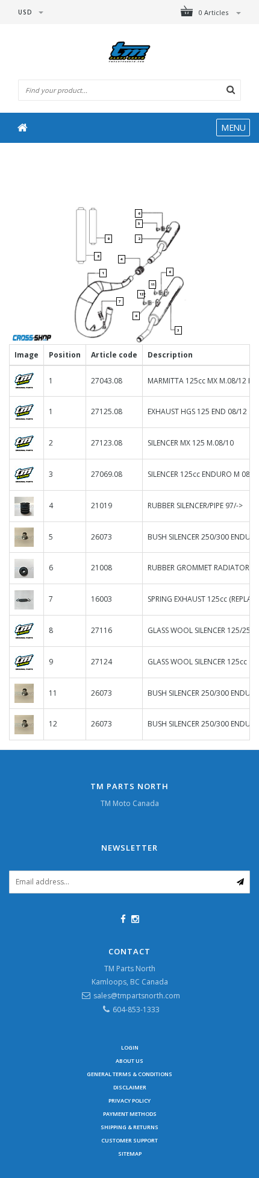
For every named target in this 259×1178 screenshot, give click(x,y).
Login (130, 1047)
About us (129, 1061)
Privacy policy (129, 1100)
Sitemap (130, 1154)
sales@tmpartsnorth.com (136, 996)
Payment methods (130, 1114)
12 (141, 294)
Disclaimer (129, 1087)
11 (152, 284)
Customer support (129, 1140)
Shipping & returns (129, 1127)
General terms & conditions (129, 1074)
